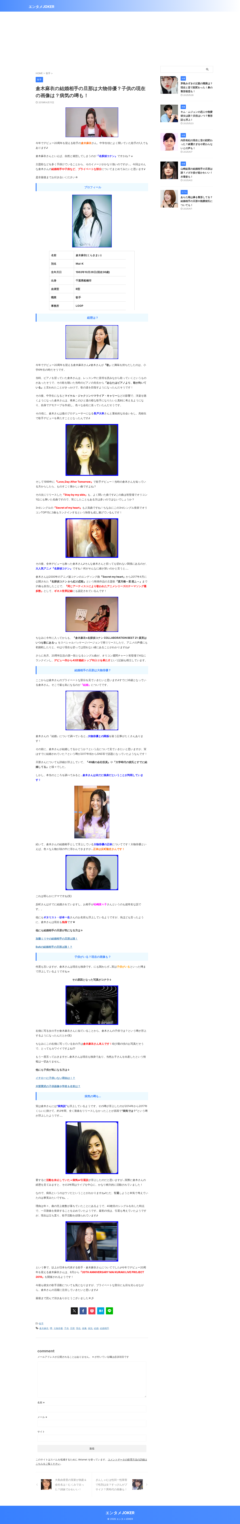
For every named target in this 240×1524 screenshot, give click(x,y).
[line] (109, 1310)
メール (42, 1416)
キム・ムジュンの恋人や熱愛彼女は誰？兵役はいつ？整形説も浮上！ (197, 115)
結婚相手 (104, 1328)
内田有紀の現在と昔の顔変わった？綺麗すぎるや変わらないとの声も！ (197, 144)
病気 (90, 1328)
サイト (41, 1431)
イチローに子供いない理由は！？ (55, 1078)
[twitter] (74, 1310)
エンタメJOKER (41, 7)
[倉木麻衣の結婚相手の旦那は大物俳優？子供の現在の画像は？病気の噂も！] (100, 1310)
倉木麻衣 (43, 1328)
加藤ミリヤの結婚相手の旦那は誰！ (57, 938)
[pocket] (91, 1310)
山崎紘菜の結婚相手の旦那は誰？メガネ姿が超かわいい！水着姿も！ (197, 172)
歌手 (41, 1323)
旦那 (72, 1328)
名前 (41, 1402)
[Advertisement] (120, 38)
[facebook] (83, 1310)
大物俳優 (58, 1328)
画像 (84, 1328)
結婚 (96, 1328)
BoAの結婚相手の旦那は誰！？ (54, 946)
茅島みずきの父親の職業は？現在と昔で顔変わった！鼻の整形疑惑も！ (197, 87)
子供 (66, 1328)
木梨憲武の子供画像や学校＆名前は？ (58, 1086)
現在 (78, 1328)
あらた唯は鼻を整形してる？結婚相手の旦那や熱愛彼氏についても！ (197, 201)
